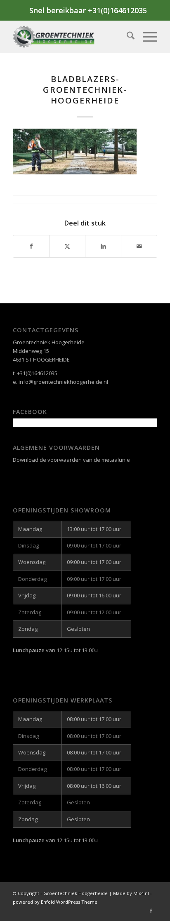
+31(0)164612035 (37, 373)
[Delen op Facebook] (31, 246)
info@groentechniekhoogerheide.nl (63, 381)
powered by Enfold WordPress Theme (55, 902)
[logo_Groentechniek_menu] (70, 36)
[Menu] (146, 36)
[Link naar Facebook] (151, 911)
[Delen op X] (67, 246)
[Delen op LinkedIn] (103, 246)
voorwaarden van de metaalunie (88, 459)
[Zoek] (126, 36)
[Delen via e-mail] (139, 246)
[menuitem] (126, 36)
